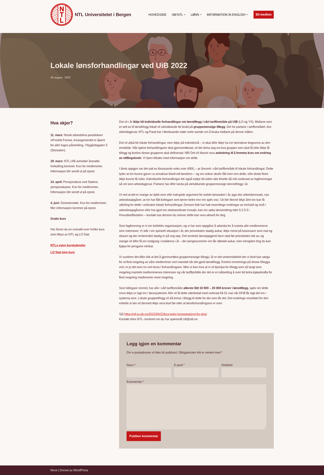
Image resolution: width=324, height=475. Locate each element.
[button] (184, 14)
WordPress (80, 470)
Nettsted (226, 365)
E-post (179, 365)
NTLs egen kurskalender (68, 245)
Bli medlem (264, 14)
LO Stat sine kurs (62, 252)
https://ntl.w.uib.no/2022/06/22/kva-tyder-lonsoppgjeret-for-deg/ (165, 314)
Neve (54, 470)
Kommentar (135, 381)
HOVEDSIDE (157, 14)
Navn (131, 365)
